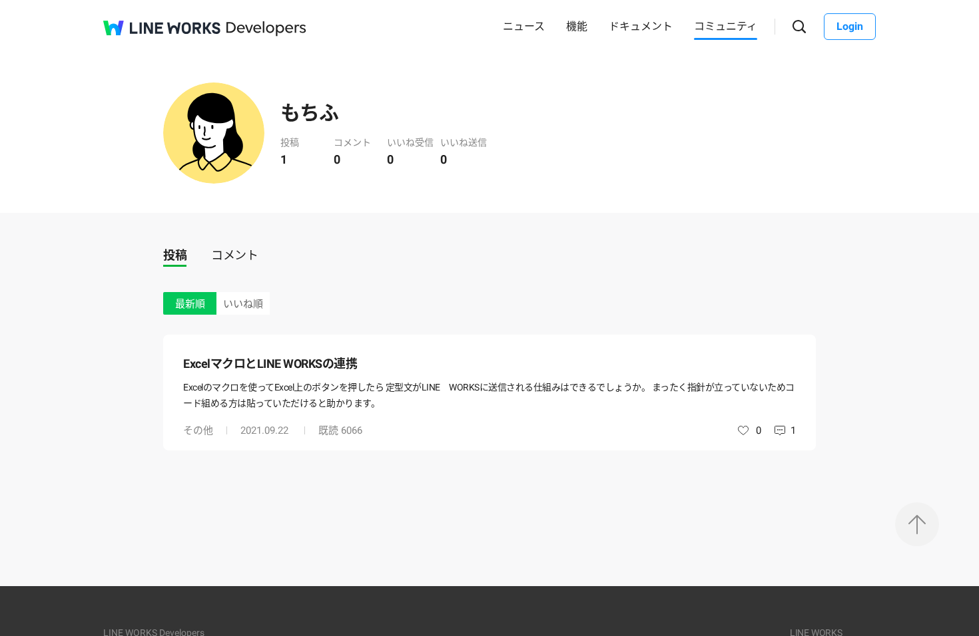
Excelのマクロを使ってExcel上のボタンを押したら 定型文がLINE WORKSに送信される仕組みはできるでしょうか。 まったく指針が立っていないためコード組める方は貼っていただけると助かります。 (489, 395)
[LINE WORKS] (161, 28)
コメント (234, 255)
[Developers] (266, 29)
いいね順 (243, 304)
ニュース (524, 26)
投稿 (174, 255)
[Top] (917, 524)
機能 (576, 26)
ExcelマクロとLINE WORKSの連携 (270, 364)
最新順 (190, 304)
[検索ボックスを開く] (799, 27)
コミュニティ (725, 26)
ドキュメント (641, 26)
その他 (198, 430)
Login (849, 26)
